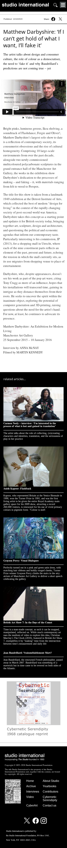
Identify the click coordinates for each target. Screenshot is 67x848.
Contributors (50, 791)
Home (30, 780)
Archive (31, 786)
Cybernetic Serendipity (50, 798)
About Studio (51, 780)
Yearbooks (49, 786)
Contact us (49, 805)
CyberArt (32, 805)
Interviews (32, 791)
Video (30, 796)
